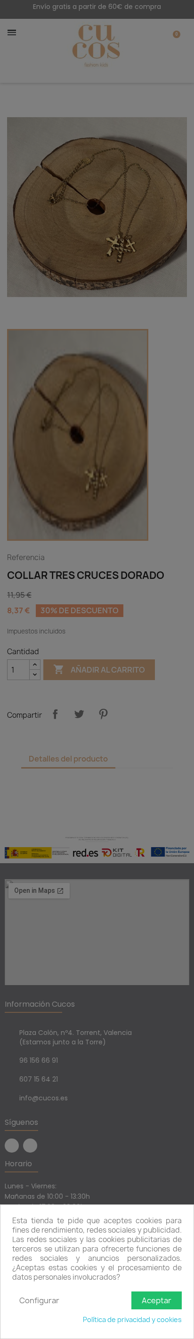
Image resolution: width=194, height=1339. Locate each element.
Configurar (39, 1300)
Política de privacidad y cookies (132, 1319)
